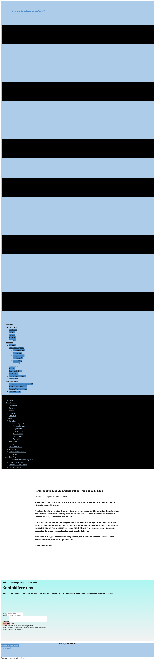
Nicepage (24, 658)
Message (6, 621)
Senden (6, 623)
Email (4, 615)
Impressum (5, 648)
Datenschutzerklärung (9, 646)
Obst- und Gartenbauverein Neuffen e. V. (28, 11)
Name (5, 613)
